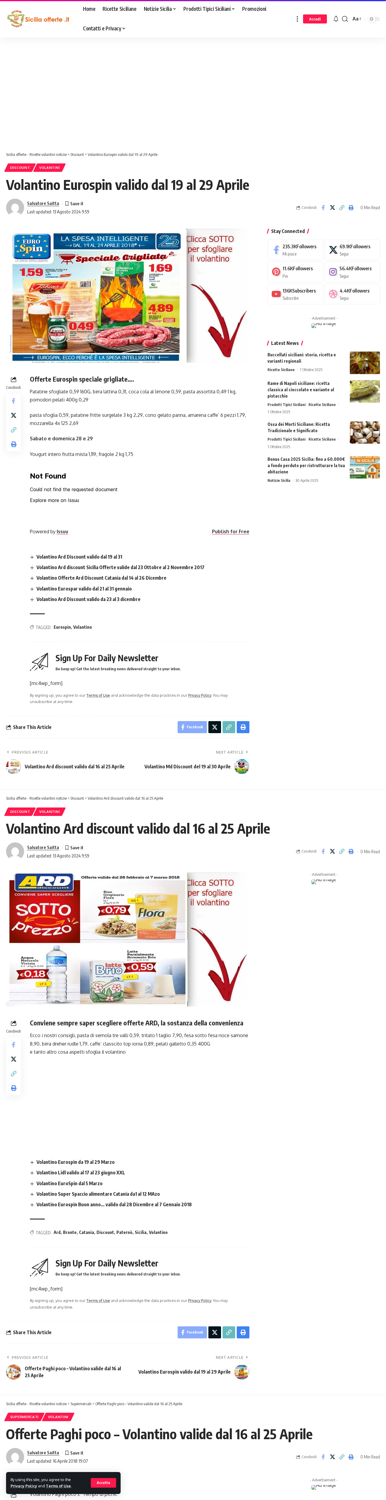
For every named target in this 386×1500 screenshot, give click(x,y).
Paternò (124, 1232)
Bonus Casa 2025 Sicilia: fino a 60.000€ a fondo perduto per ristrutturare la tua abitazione (306, 466)
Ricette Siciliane (281, 369)
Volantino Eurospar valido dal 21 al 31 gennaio (84, 589)
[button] (103, 1483)
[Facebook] (295, 250)
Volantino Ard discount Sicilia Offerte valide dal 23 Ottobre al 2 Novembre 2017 (120, 567)
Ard (57, 1232)
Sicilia (141, 1232)
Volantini (49, 167)
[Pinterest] (295, 272)
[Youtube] (295, 294)
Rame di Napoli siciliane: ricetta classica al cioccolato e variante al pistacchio (300, 389)
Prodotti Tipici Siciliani (286, 404)
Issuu (62, 531)
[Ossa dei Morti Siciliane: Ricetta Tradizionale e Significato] (365, 432)
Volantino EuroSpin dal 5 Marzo (69, 1183)
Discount (20, 167)
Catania (86, 1232)
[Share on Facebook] (323, 207)
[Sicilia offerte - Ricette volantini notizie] (39, 19)
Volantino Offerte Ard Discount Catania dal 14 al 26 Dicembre (101, 578)
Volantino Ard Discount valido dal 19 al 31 (79, 557)
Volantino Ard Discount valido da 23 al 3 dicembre (88, 599)
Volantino (82, 627)
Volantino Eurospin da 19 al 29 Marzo (75, 1162)
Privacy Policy (24, 1485)
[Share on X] (332, 207)
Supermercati (24, 1417)
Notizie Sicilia (278, 480)
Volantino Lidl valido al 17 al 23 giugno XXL (80, 1173)
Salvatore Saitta (43, 203)
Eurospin (62, 627)
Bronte (70, 1232)
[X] (352, 250)
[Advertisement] (152, 96)
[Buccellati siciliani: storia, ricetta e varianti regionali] (365, 363)
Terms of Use (58, 1485)
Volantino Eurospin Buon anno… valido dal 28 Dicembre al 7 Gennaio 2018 (114, 1204)
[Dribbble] (352, 294)
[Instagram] (352, 272)
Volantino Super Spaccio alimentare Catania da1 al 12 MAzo (98, 1194)
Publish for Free (230, 531)
